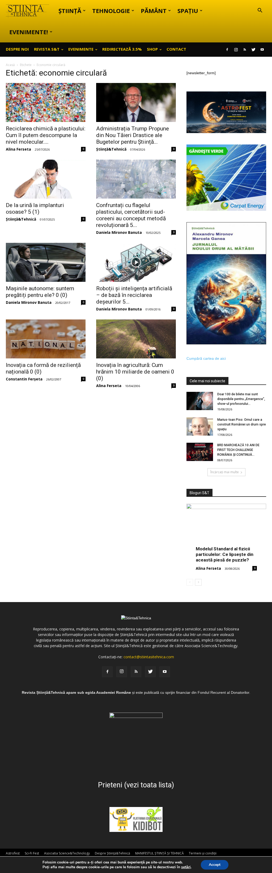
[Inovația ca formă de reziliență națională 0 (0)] (46, 338)
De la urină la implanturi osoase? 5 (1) (35, 208)
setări (186, 867)
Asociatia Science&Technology (67, 853)
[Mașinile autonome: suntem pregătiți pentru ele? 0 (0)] (46, 262)
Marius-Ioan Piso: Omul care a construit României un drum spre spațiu (241, 424)
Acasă (10, 65)
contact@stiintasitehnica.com (149, 656)
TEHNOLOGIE (111, 11)
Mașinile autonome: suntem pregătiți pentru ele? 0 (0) (40, 291)
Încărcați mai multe (224, 472)
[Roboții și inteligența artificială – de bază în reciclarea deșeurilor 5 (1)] (136, 262)
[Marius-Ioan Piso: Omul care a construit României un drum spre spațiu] (199, 426)
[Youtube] (262, 49)
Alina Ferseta (18, 149)
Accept (214, 864)
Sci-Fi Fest (32, 853)
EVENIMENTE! (28, 32)
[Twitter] (253, 49)
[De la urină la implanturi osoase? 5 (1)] (46, 179)
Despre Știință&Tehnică (112, 853)
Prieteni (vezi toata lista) (136, 785)
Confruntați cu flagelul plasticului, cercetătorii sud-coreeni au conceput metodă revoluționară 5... (131, 215)
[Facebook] (227, 49)
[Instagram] (236, 49)
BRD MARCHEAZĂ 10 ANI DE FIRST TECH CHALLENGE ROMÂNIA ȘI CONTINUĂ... (238, 450)
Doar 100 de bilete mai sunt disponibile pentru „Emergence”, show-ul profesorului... (241, 399)
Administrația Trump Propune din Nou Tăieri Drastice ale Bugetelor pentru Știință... (132, 135)
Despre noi (17, 49)
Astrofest (13, 853)
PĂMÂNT (154, 11)
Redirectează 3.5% (122, 49)
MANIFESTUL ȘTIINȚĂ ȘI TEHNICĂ (159, 853)
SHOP (152, 49)
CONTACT (176, 49)
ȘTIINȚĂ (69, 11)
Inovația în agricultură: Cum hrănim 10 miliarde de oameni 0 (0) (135, 371)
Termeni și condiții (202, 853)
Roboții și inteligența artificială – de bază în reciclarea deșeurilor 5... (134, 295)
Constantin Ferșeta (24, 378)
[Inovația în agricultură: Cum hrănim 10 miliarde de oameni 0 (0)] (136, 338)
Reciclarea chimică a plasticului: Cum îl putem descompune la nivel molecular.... (45, 135)
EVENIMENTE (81, 49)
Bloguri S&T (199, 493)
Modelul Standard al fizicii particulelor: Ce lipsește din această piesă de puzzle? (224, 554)
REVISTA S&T (47, 49)
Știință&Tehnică (111, 149)
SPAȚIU (187, 11)
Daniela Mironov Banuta (119, 232)
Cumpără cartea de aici (206, 358)
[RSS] (245, 49)
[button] (259, 11)
